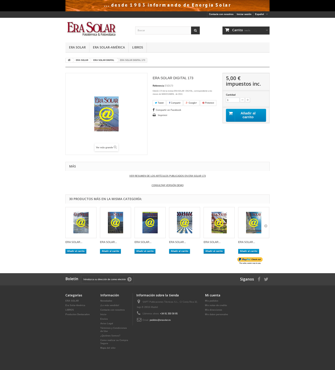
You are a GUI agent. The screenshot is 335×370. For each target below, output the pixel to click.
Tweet (160, 103)
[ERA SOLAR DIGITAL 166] (150, 222)
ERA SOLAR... (73, 242)
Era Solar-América (109, 47)
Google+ (192, 103)
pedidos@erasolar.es (160, 320)
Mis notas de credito (216, 305)
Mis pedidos (211, 301)
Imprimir (162, 115)
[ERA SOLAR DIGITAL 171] (253, 222)
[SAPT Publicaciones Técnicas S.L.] (97, 29)
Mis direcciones (213, 310)
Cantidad (231, 95)
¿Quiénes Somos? (110, 335)
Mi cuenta (212, 295)
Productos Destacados (77, 314)
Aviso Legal (106, 323)
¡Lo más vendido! (109, 305)
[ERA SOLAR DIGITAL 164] (80, 222)
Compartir (175, 103)
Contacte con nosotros (221, 14)
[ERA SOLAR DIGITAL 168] (219, 222)
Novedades (106, 301)
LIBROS (137, 47)
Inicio (103, 314)
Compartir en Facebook (168, 110)
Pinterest (209, 103)
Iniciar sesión (244, 14)
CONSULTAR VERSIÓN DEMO (168, 185)
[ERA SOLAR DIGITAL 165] (115, 222)
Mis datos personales (216, 314)
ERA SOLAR (77, 47)
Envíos (104, 319)
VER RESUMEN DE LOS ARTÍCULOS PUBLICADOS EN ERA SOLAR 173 (167, 176)
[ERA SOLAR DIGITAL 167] (184, 222)
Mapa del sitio (108, 348)
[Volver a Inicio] (69, 60)
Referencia (158, 85)
